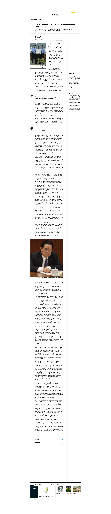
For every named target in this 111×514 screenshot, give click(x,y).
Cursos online (48, 484)
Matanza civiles (48, 443)
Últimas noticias (71, 73)
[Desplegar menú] (31, 15)
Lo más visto (71, 93)
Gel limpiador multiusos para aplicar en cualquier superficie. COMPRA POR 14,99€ (59, 494)
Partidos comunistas (53, 443)
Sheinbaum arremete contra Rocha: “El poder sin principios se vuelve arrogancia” (74, 76)
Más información (37, 447)
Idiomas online (53, 484)
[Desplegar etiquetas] (62, 443)
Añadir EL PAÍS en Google (60, 39)
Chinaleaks (38, 443)
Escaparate (32, 484)
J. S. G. (40, 36)
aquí (53, 447)
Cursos (43, 484)
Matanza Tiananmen (43, 443)
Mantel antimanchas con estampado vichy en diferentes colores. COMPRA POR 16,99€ (76, 494)
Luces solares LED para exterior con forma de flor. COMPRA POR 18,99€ (68, 494)
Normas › (62, 439)
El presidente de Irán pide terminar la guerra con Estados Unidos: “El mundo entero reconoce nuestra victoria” (75, 103)
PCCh (35, 443)
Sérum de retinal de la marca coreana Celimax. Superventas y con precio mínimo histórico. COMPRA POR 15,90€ (47, 497)
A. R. (37, 36)
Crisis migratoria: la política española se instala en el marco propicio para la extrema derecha (74, 82)
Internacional (35, 19)
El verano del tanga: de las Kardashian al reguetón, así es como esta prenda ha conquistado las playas (75, 110)
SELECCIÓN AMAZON (38, 484)
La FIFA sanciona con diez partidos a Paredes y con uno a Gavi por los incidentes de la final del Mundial (74, 100)
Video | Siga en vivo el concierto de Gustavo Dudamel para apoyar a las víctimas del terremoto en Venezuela (74, 79)
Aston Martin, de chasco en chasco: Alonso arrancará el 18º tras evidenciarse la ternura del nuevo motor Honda (74, 86)
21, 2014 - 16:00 (37, 37)
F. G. (35, 36)
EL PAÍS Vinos (58, 484)
